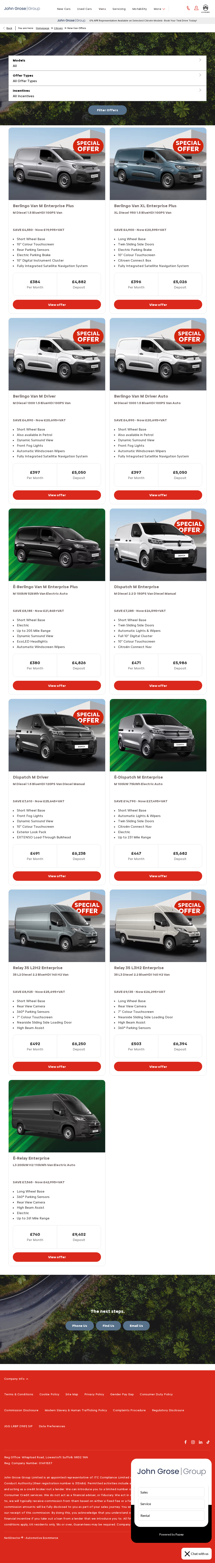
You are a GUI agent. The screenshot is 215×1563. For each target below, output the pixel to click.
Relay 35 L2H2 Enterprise (38, 967)
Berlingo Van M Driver (34, 396)
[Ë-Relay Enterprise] (57, 1116)
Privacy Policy (94, 1394)
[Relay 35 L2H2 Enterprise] (57, 926)
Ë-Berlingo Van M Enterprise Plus (45, 586)
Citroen (58, 28)
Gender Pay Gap (122, 1394)
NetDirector (12, 1537)
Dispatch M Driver (31, 777)
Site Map (72, 1394)
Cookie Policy (49, 1394)
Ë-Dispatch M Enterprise (138, 777)
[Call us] (188, 8)
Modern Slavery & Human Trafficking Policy (76, 1410)
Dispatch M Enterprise (136, 586)
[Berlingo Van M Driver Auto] (158, 354)
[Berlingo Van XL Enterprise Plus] (158, 164)
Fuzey (180, 1534)
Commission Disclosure (21, 1410)
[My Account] (196, 8)
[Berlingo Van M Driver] (57, 354)
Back (9, 28)
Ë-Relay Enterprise (31, 1158)
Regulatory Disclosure (168, 1410)
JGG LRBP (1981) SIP (18, 1426)
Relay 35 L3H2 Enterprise (139, 967)
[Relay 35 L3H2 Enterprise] (158, 926)
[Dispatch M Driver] (57, 735)
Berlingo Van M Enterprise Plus (43, 205)
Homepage (42, 28)
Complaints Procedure (129, 1410)
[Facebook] (185, 1442)
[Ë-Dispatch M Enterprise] (158, 735)
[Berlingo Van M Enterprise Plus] (57, 164)
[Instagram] (193, 1442)
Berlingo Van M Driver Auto (141, 396)
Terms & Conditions (18, 1394)
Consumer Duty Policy (156, 1394)
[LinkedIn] (200, 1442)
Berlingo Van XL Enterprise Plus (145, 205)
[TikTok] (208, 1442)
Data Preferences (52, 1426)
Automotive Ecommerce (42, 1537)
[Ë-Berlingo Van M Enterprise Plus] (57, 545)
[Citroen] (205, 9)
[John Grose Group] (22, 8)
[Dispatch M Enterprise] (158, 545)
